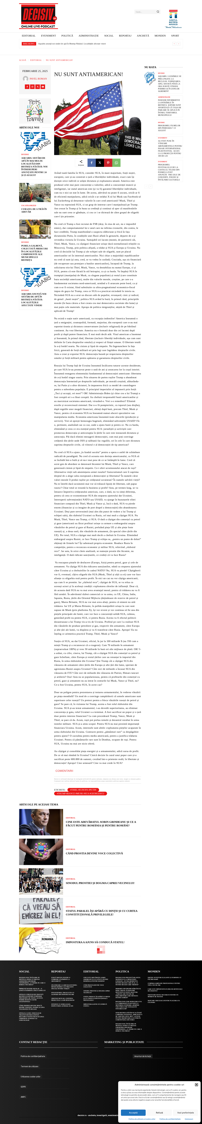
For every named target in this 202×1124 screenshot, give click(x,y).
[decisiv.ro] (38, 16)
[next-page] (150, 186)
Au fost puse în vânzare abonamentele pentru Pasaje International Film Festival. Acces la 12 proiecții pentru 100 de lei (170, 148)
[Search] (158, 12)
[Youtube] (43, 86)
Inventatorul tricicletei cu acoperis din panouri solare (62, 993)
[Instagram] (32, 86)
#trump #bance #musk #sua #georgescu (80, 793)
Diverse (25, 154)
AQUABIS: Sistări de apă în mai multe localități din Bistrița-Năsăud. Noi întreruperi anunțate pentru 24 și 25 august (34, 166)
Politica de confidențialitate (170, 1119)
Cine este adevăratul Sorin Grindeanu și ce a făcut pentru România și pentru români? (95, 979)
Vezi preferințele (185, 1112)
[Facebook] (27, 86)
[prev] (174, 43)
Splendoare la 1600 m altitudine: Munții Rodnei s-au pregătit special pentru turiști (64, 986)
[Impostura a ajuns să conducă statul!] (41, 940)
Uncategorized (28, 205)
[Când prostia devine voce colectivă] (41, 852)
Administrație (164, 97)
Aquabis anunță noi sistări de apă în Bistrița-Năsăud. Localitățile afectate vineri (33, 300)
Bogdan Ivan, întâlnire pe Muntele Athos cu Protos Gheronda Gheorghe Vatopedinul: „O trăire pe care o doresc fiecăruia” (32, 981)
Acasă (22, 60)
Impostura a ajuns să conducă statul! (95, 942)
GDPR (23, 1087)
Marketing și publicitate (124, 1042)
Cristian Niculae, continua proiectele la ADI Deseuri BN (62, 999)
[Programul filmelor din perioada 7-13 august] (150, 126)
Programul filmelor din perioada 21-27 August (58, 44)
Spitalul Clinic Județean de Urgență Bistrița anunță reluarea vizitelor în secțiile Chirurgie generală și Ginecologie (31, 1016)
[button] (196, 1084)
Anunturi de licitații (142, 1056)
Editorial (36, 60)
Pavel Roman (38, 78)
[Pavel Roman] (26, 78)
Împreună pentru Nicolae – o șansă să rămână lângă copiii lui (32, 989)
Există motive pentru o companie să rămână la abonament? (60, 979)
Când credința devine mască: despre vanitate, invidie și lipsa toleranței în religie (32, 1007)
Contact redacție (33, 1042)
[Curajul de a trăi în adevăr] (35, 192)
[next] (178, 43)
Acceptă (133, 1112)
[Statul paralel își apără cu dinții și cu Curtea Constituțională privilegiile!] (41, 911)
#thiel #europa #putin (83, 790)
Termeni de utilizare (29, 1066)
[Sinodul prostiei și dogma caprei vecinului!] (41, 881)
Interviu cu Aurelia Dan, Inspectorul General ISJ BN (62, 1005)
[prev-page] (146, 186)
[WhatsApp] (116, 163)
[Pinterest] (108, 163)
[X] (37, 86)
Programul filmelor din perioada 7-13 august (169, 128)
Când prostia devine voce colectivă (94, 853)
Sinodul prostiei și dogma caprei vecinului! (100, 883)
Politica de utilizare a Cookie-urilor (142, 1119)
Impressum (189, 1119)
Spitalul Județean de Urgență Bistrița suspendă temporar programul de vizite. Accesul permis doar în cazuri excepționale (31, 998)
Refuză (159, 1112)
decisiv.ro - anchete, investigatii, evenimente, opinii (101, 1115)
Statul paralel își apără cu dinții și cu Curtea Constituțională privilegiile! (96, 998)
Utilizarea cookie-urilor (30, 1077)
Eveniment (162, 138)
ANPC (23, 1097)
